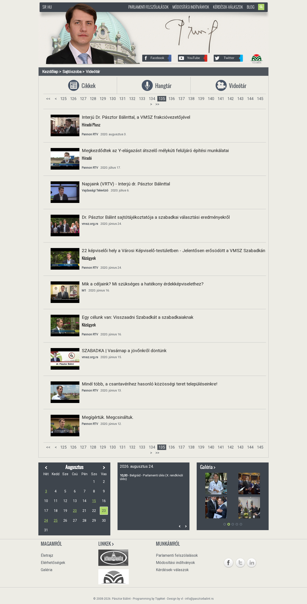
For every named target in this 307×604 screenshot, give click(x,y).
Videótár (93, 71)
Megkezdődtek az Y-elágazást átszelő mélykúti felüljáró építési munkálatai (155, 150)
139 (201, 98)
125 (63, 98)
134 (152, 98)
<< (48, 98)
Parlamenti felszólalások (148, 7)
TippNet (160, 598)
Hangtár (160, 86)
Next (186, 526)
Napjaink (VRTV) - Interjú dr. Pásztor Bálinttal (126, 184)
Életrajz (47, 555)
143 (240, 98)
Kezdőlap (50, 71)
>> (157, 104)
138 (191, 98)
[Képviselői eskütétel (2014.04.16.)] (249, 483)
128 (93, 98)
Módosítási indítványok (190, 7)
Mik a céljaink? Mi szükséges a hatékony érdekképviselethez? (142, 284)
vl (182, 598)
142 (230, 98)
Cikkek (87, 86)
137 (181, 98)
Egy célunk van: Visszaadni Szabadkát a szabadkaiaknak (137, 317)
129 (103, 98)
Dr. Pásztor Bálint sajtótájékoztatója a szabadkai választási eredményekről (156, 217)
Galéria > (207, 467)
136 (171, 98)
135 (162, 98)
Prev (180, 526)
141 (221, 98)
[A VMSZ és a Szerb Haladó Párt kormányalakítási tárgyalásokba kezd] (249, 507)
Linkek (105, 543)
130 (112, 98)
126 (73, 98)
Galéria (46, 570)
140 (211, 98)
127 (83, 98)
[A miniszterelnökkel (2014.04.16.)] (216, 507)
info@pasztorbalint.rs (199, 598)
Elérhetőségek (53, 562)
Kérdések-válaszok (228, 7)
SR (44, 7)
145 (260, 98)
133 (142, 98)
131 (122, 98)
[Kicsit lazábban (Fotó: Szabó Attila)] (216, 483)
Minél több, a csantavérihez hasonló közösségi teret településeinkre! (149, 384)
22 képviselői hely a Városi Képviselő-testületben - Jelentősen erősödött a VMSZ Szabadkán (173, 250)
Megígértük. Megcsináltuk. (107, 417)
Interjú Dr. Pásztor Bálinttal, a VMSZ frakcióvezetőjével (136, 117)
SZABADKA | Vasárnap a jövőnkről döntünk (124, 350)
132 (132, 98)
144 (250, 98)
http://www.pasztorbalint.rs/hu (78, 14)
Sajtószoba (72, 71)
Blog (250, 7)
